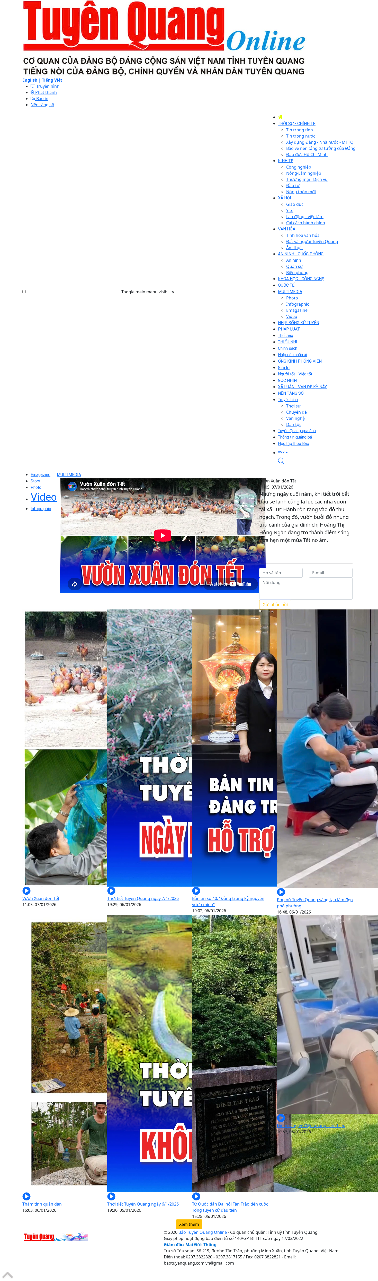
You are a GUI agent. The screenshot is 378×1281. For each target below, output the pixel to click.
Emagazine (40, 474)
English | (32, 80)
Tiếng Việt (52, 80)
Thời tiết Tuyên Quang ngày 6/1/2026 (143, 1204)
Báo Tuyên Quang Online (202, 1232)
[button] (317, 452)
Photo (36, 487)
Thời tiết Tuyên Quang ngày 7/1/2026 (143, 898)
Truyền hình (47, 86)
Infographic (41, 508)
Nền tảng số (42, 105)
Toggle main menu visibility (147, 292)
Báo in (41, 98)
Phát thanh (45, 92)
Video (44, 497)
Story (35, 481)
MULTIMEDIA (69, 474)
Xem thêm (189, 1224)
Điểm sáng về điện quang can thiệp (311, 1125)
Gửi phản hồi (275, 604)
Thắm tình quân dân (42, 1204)
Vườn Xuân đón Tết (40, 898)
